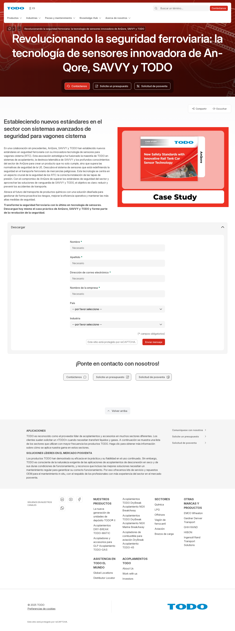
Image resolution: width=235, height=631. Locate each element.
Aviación (160, 528)
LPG (157, 509)
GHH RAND (191, 527)
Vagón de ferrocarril (160, 521)
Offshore (160, 514)
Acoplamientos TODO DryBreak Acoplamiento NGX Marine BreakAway (133, 521)
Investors (127, 578)
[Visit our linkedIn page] (62, 499)
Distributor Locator (104, 577)
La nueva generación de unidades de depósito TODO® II (104, 514)
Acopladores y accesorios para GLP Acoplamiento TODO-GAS (104, 544)
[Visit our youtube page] (71, 499)
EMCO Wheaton (193, 513)
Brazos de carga (164, 533)
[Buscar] (156, 8)
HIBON (188, 532)
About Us (127, 568)
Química (159, 504)
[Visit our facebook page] (79, 499)
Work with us (129, 573)
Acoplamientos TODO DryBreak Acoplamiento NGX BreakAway (133, 504)
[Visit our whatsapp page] (62, 508)
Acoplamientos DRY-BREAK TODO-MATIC (102, 529)
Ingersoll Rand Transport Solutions (192, 541)
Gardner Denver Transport (193, 520)
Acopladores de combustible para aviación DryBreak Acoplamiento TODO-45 (133, 540)
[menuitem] (14, 18)
